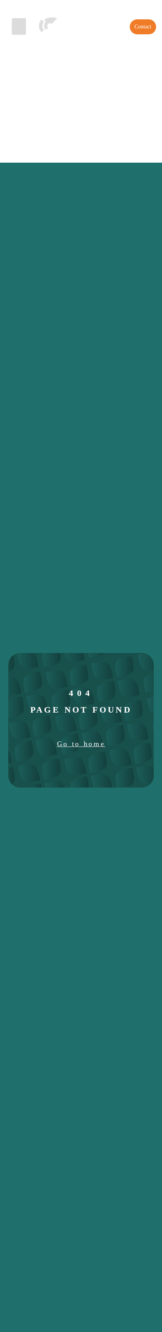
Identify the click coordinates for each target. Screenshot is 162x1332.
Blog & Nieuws (131, 7)
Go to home (81, 744)
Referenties (82, 7)
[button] (19, 26)
